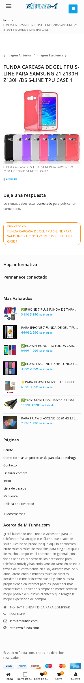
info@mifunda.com (24, 621)
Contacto (10, 465)
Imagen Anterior (19, 55)
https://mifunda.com (24, 628)
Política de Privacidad (18, 504)
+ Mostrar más (14, 514)
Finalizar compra (15, 473)
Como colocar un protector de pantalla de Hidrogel (40, 457)
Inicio (7, 481)
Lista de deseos (14, 488)
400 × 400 (12, 179)
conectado (44, 203)
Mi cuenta (10, 496)
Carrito (8, 450)
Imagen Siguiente (50, 55)
